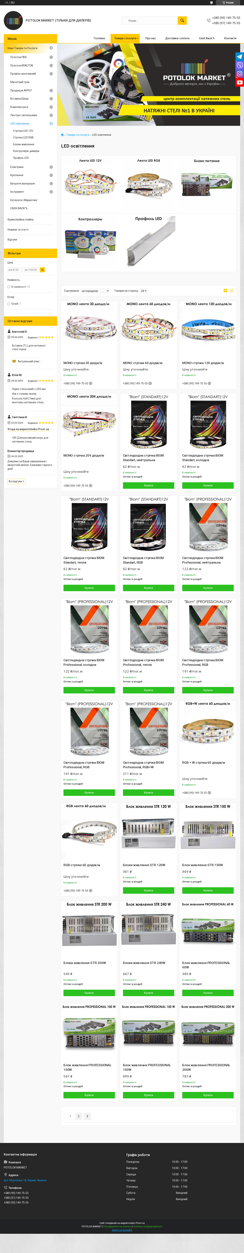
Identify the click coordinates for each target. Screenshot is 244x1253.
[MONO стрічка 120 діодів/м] (208, 329)
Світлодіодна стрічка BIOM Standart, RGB (143, 560)
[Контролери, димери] (90, 243)
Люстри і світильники (23, 115)
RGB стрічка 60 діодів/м (81, 865)
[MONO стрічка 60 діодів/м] (148, 329)
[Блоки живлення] (207, 184)
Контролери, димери (26, 151)
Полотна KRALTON (21, 65)
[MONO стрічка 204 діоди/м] (89, 421)
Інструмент (17, 191)
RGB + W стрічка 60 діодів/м (203, 762)
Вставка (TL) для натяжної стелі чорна (29, 347)
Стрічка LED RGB (23, 137)
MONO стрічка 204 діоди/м (83, 455)
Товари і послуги (125, 38)
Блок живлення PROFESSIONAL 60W (206, 965)
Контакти (230, 38)
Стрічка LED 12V (23, 130)
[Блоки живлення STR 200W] (89, 929)
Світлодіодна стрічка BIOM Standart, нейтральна (143, 458)
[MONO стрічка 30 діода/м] (89, 329)
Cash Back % (207, 38)
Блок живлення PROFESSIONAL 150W (147, 1067)
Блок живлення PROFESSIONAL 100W (87, 1067)
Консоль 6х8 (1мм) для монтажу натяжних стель (28, 400)
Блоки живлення (23, 144)
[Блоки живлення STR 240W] (148, 929)
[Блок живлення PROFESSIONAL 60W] (208, 929)
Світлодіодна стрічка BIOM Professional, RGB (202, 662)
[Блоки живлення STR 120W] (148, 831)
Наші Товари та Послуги (22, 48)
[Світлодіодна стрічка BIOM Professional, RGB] (208, 626)
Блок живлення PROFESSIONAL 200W (206, 1067)
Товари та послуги (77, 134)
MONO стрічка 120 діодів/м (203, 363)
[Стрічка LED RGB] (149, 184)
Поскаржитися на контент (117, 1226)
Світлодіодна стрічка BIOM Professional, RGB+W (143, 765)
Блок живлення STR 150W (202, 865)
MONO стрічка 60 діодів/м (142, 363)
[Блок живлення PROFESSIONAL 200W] (208, 1031)
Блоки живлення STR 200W (84, 963)
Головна (99, 38)
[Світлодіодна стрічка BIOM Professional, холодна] (89, 626)
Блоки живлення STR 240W (144, 963)
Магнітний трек (20, 82)
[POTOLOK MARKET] (13, 20)
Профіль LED (21, 157)
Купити (148, 485)
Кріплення (16, 175)
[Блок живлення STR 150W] (208, 831)
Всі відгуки (15, 481)
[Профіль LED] (149, 243)
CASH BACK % (18, 208)
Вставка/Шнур (19, 98)
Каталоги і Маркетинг (24, 200)
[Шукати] (182, 20)
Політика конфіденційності (147, 1226)
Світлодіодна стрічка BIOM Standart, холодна (202, 458)
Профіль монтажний (23, 73)
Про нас (150, 38)
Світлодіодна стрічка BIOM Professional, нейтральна (202, 560)
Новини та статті (18, 229)
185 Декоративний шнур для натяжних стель (30, 439)
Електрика (16, 167)
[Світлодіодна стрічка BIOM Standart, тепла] (89, 524)
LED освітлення (19, 123)
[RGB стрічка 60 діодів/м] (89, 831)
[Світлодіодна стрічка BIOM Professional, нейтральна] (208, 524)
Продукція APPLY (21, 90)
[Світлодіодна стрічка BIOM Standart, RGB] (148, 524)
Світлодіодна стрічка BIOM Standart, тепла (83, 560)
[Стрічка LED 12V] (90, 184)
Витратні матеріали (22, 183)
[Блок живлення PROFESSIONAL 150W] (148, 1031)
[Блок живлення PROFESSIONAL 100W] (89, 1031)
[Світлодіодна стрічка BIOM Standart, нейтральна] (148, 421)
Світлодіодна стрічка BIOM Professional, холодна (83, 662)
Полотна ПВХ (18, 57)
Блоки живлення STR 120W (144, 865)
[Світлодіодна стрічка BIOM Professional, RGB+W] (148, 729)
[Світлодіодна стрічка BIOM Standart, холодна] (208, 421)
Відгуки (12, 239)
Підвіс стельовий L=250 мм (29, 389)
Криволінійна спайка (21, 219)
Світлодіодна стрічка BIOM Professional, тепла (143, 662)
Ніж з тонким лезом (24, 393)
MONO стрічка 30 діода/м (82, 363)
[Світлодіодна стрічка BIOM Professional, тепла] (148, 626)
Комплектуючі (19, 107)
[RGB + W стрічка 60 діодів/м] (208, 729)
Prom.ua (140, 1223)
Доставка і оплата (177, 38)
